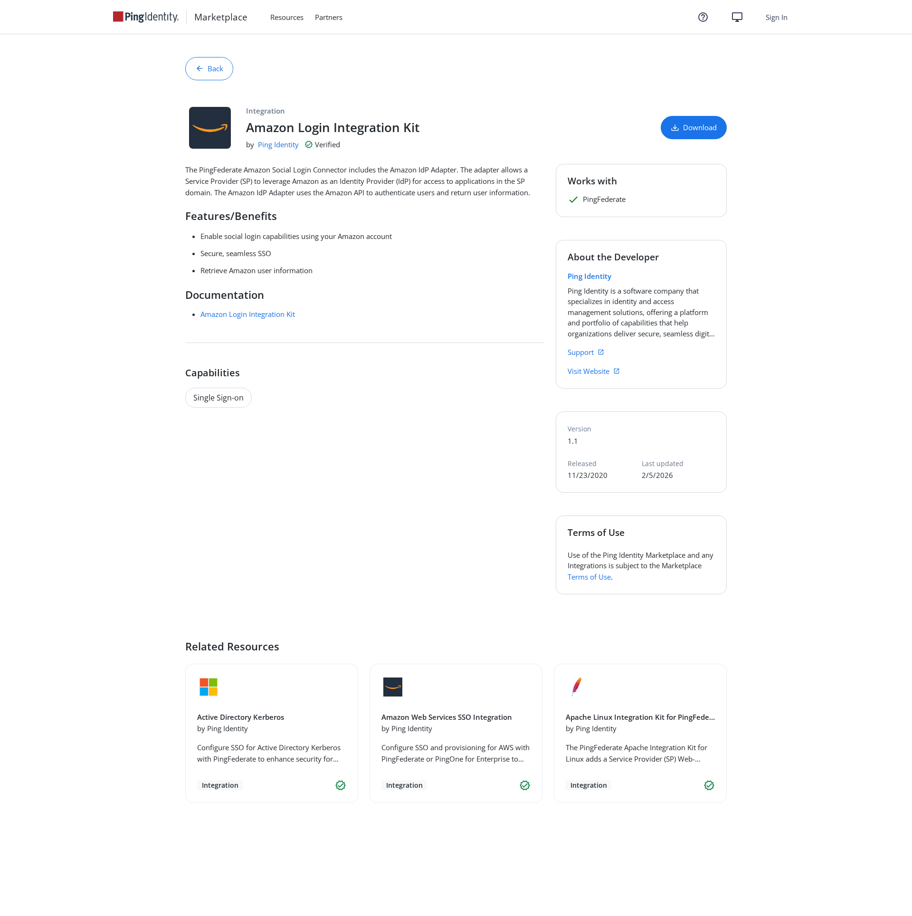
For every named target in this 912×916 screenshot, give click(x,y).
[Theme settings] (737, 17)
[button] (340, 785)
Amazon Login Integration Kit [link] (247, 314)
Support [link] (581, 352)
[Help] (703, 17)
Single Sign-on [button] (218, 397)
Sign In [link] (777, 17)
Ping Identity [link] (278, 144)
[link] (149, 17)
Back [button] (215, 68)
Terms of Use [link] (589, 577)
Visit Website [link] (588, 371)
